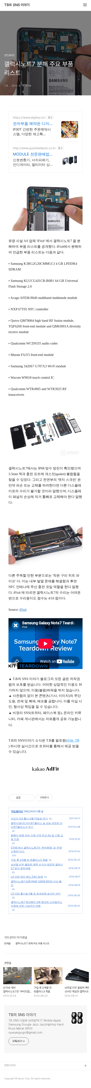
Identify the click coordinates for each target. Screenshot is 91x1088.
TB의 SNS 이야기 (17, 5)
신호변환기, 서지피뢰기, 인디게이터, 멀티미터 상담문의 (31, 162)
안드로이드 (17, 811)
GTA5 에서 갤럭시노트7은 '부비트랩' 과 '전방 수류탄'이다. (36, 849)
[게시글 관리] (29, 798)
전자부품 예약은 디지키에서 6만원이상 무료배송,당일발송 (32, 123)
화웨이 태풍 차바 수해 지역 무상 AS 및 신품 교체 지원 (37, 837)
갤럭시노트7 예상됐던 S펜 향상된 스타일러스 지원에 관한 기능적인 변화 (36, 903)
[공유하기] (24, 798)
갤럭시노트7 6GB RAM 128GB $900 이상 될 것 (36, 883)
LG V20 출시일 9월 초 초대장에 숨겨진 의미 (36, 893)
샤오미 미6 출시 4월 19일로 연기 (29, 818)
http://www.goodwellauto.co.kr (34, 148)
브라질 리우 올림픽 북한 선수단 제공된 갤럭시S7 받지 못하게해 (37, 866)
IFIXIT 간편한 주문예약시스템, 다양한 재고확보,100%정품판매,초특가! (32, 131)
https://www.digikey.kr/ (29, 117)
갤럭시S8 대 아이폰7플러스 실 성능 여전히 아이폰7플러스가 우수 (36, 825)
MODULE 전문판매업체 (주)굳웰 (31, 154)
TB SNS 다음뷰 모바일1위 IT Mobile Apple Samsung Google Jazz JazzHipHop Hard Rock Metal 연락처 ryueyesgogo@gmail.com (35, 1026)
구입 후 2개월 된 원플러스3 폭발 (29, 859)
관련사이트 (10, 1065)
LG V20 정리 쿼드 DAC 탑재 (27, 876)
